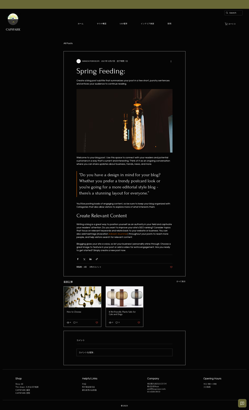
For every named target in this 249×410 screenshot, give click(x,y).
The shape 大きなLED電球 (27, 387)
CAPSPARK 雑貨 (22, 390)
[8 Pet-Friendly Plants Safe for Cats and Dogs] (124, 296)
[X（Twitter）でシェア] (84, 259)
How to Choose (74, 312)
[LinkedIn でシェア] (90, 259)
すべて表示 (180, 281)
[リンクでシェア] (97, 259)
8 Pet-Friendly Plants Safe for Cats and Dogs (122, 313)
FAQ (84, 384)
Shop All (19, 384)
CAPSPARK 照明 (22, 393)
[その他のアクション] (170, 61)
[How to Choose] (82, 296)
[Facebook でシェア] (78, 259)
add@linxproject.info (156, 389)
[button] (231, 24)
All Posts (68, 43)
